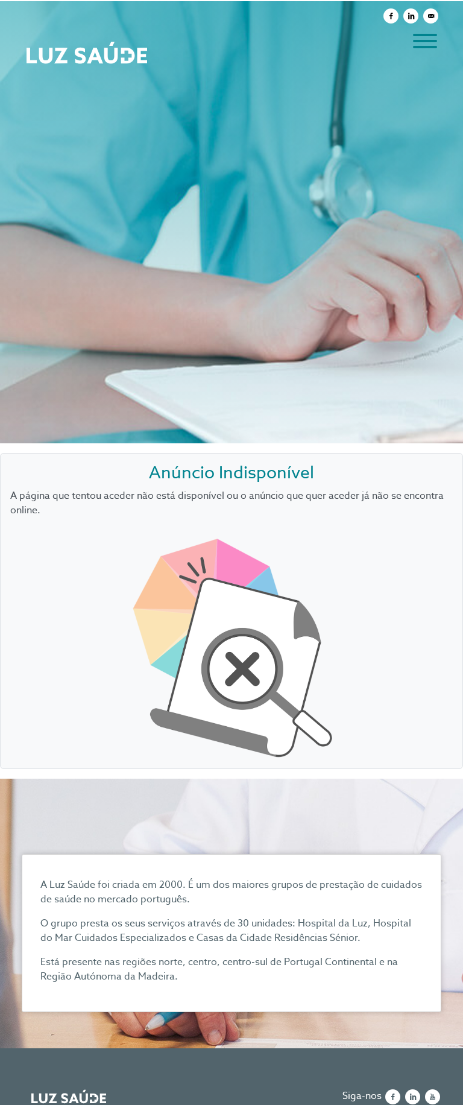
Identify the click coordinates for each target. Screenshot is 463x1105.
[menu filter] (231, 0)
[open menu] (424, 39)
